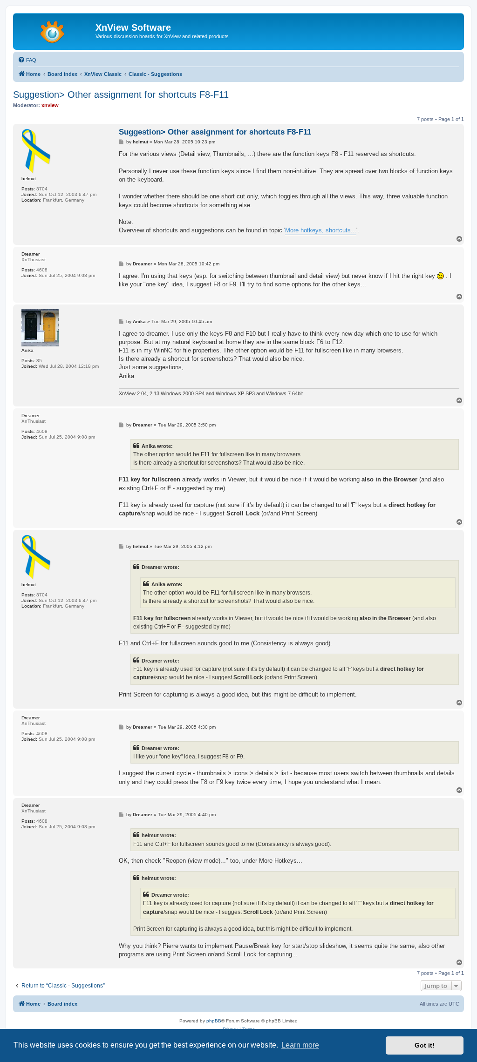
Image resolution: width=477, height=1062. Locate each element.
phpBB (213, 1020)
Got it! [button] (425, 1045)
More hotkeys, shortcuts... (320, 230)
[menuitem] (27, 60)
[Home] (55, 30)
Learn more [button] (300, 1045)
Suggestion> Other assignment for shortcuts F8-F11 (121, 94)
